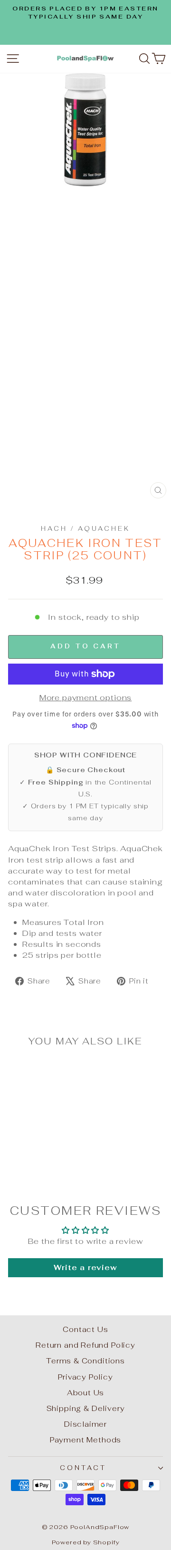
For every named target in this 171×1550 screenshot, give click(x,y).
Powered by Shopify (86, 1542)
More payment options (85, 697)
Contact (83, 1468)
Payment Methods (85, 1439)
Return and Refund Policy (85, 1345)
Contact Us (85, 1329)
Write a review (85, 1267)
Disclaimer (85, 1424)
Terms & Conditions (85, 1360)
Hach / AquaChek (85, 529)
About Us (85, 1392)
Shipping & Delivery (86, 1408)
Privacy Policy (85, 1376)
